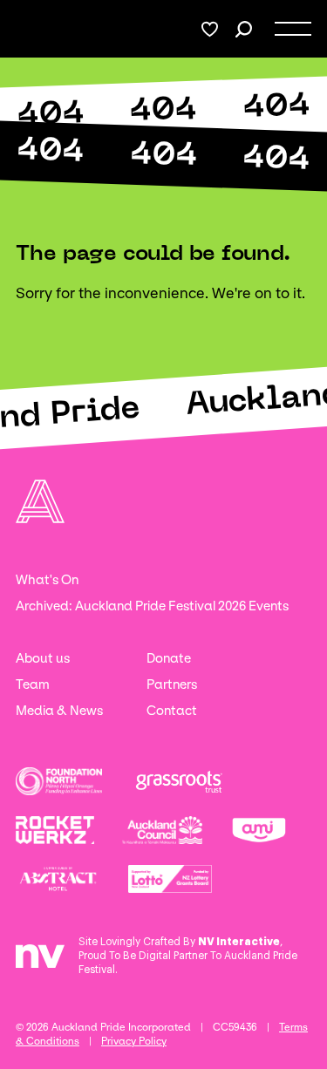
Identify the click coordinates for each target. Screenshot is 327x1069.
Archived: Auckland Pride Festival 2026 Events (152, 606)
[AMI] (259, 830)
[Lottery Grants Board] (169, 879)
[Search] (244, 29)
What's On (47, 580)
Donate (168, 658)
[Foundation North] (59, 781)
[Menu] (293, 29)
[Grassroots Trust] (179, 781)
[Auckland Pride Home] (40, 501)
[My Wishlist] (210, 29)
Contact (171, 710)
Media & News (59, 710)
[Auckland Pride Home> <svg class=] (36, 29)
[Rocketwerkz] (55, 830)
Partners (171, 684)
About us (43, 658)
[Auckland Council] (161, 830)
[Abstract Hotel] (58, 879)
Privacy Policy (134, 1041)
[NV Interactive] (40, 962)
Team (33, 684)
